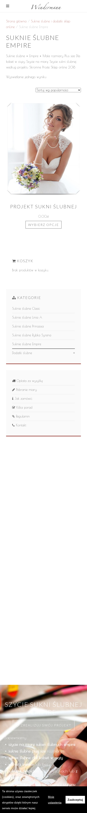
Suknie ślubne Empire (26, 344)
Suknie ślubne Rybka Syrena (31, 335)
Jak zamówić (22, 398)
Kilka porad (23, 407)
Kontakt (20, 425)
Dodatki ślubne (22, 353)
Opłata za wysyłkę (29, 381)
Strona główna (16, 21)
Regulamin (22, 416)
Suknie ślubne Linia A (27, 317)
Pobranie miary (26, 389)
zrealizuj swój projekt (45, 725)
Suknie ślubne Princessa (28, 326)
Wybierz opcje (43, 225)
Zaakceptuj (75, 799)
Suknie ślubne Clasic (26, 308)
